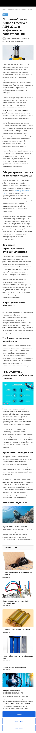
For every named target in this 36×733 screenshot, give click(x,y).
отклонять (19, 728)
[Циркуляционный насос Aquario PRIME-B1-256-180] (18, 561)
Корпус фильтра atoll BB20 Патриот (16, 629)
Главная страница (7, 9)
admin (8, 38)
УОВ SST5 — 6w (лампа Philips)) (14, 667)
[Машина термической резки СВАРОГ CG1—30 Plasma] (18, 589)
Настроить (19, 721)
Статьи (5, 14)
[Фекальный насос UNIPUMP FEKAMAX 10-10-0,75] (18, 682)
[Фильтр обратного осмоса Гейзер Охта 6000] (18, 644)
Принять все (19, 714)
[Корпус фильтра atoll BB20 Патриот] (18, 618)
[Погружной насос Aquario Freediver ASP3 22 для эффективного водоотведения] (18, 52)
